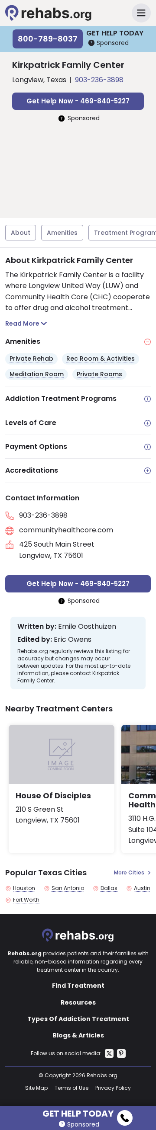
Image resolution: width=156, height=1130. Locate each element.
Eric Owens (72, 639)
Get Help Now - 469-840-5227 (78, 101)
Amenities (62, 232)
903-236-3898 (99, 80)
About (20, 232)
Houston (24, 888)
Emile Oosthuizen (87, 626)
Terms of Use (71, 1088)
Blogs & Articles (78, 1035)
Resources (78, 1002)
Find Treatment (78, 985)
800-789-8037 (48, 38)
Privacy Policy (113, 1088)
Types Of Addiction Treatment (78, 1019)
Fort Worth (26, 899)
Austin (142, 888)
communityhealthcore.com (66, 530)
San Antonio (68, 888)
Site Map (36, 1088)
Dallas (109, 888)
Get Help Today (78, 1112)
